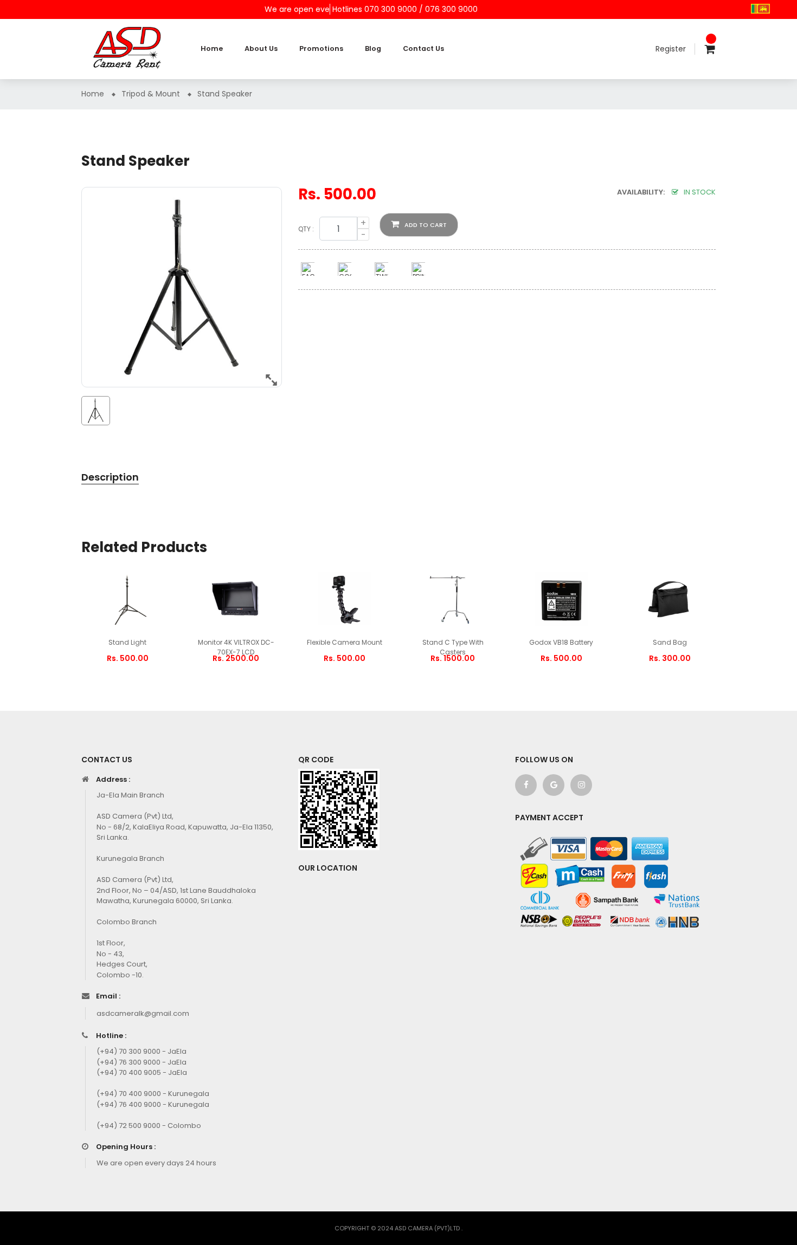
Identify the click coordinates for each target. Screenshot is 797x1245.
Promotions (321, 48)
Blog (373, 48)
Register (670, 48)
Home (212, 48)
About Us (261, 48)
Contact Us (423, 48)
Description (110, 477)
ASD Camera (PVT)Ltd (428, 1228)
